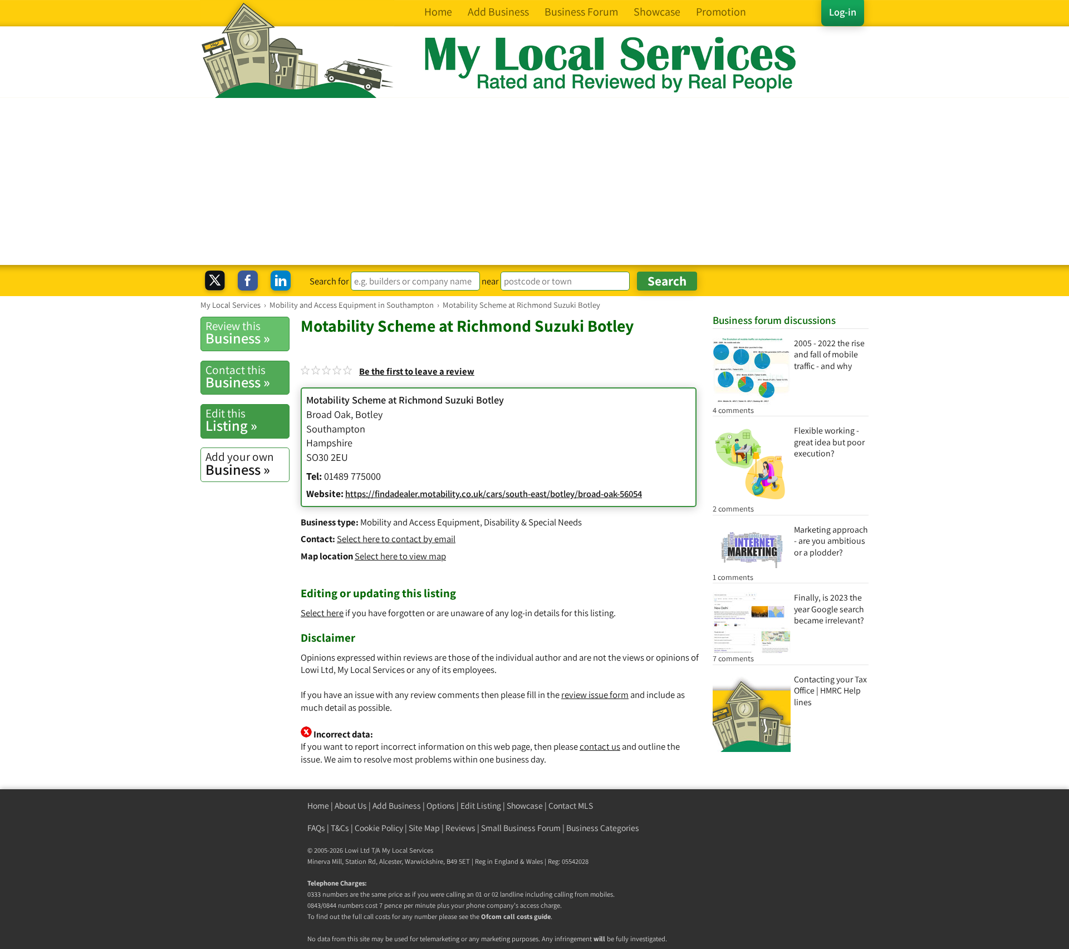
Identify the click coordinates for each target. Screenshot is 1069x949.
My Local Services (407, 850)
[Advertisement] (534, 181)
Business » (237, 333)
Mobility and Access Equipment (420, 522)
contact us (600, 746)
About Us (351, 805)
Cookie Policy (379, 828)
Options (440, 805)
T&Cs (340, 828)
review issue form (595, 695)
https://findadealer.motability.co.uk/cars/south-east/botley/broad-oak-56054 (493, 494)
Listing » (231, 420)
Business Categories (602, 828)
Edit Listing (480, 805)
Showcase (525, 805)
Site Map (424, 828)
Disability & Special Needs (533, 522)
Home (318, 805)
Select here (322, 613)
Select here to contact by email (396, 539)
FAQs (316, 828)
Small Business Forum (521, 828)
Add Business (396, 805)
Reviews (460, 828)
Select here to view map (400, 556)
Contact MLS (570, 805)
